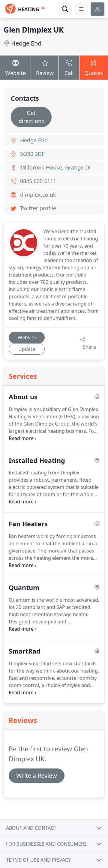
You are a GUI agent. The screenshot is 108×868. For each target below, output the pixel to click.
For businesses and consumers (46, 844)
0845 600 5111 (38, 181)
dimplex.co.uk (38, 194)
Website (15, 73)
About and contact (31, 828)
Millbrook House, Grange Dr (55, 167)
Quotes (93, 73)
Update (26, 349)
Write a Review (36, 775)
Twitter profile (38, 208)
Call (69, 73)
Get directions (31, 117)
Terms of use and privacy (38, 860)
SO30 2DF (32, 153)
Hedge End (26, 43)
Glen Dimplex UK (34, 30)
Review (45, 73)
